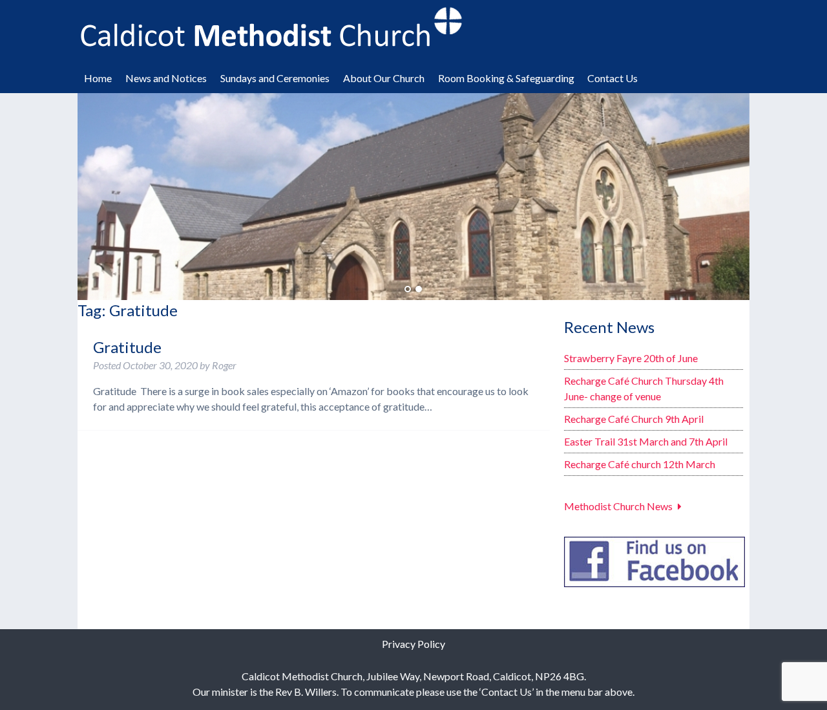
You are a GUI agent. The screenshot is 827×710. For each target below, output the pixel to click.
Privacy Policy (413, 644)
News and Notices (166, 78)
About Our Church (383, 78)
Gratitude (127, 347)
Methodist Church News (618, 506)
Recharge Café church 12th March (639, 464)
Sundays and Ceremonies (275, 78)
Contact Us (612, 78)
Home (98, 78)
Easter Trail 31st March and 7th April (646, 441)
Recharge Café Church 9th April (634, 419)
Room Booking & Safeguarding (506, 78)
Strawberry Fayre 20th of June (631, 358)
